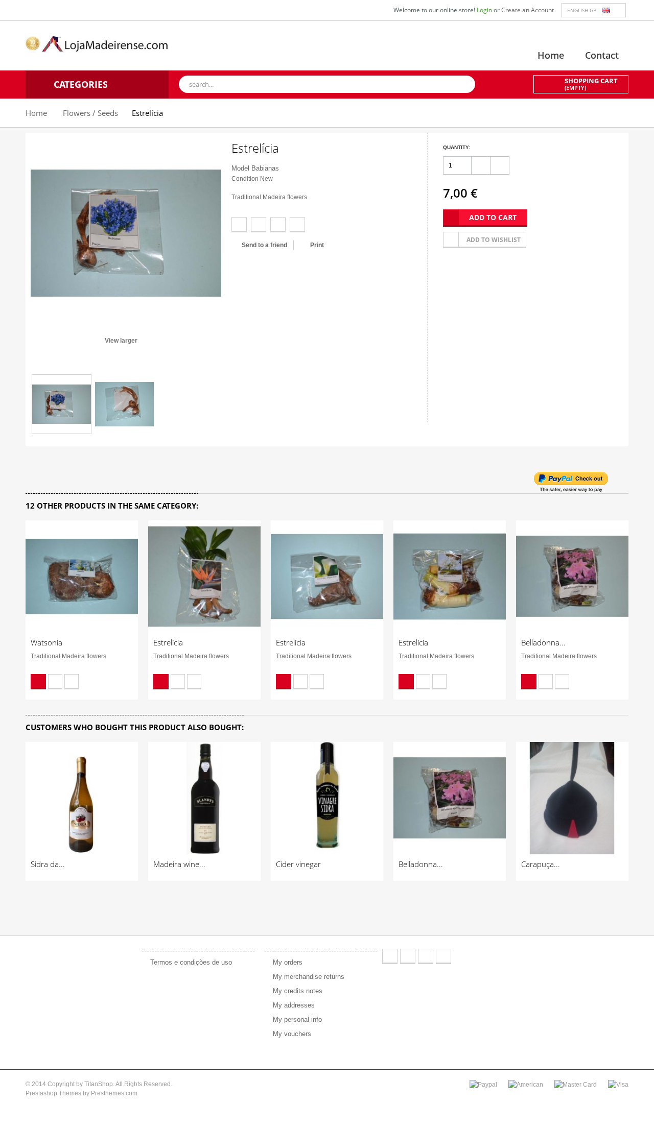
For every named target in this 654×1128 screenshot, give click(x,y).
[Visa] (618, 1084)
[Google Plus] (443, 956)
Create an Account (527, 10)
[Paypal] (483, 1084)
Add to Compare (71, 681)
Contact (602, 55)
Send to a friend (264, 245)
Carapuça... (540, 864)
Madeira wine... (179, 864)
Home (551, 55)
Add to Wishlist (55, 681)
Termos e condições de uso (191, 962)
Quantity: (456, 147)
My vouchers (292, 1034)
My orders (287, 962)
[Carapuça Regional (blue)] (572, 798)
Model (240, 168)
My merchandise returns (308, 976)
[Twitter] (407, 956)
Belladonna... (543, 642)
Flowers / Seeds (90, 113)
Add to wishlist (493, 239)
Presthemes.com (114, 1093)
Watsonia (46, 642)
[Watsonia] (82, 576)
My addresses (294, 1005)
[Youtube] (425, 956)
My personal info (297, 1019)
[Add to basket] (38, 681)
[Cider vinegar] (327, 798)
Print (317, 245)
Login (485, 10)
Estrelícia (168, 642)
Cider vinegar (298, 864)
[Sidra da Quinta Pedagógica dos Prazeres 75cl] (82, 798)
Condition (245, 178)
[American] (525, 1084)
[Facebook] (390, 956)
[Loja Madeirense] (97, 43)
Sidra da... (48, 864)
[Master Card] (575, 1084)
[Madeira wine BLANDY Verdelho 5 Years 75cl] (204, 798)
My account (289, 940)
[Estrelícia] (61, 404)
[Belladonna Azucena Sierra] (572, 576)
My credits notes (297, 991)
